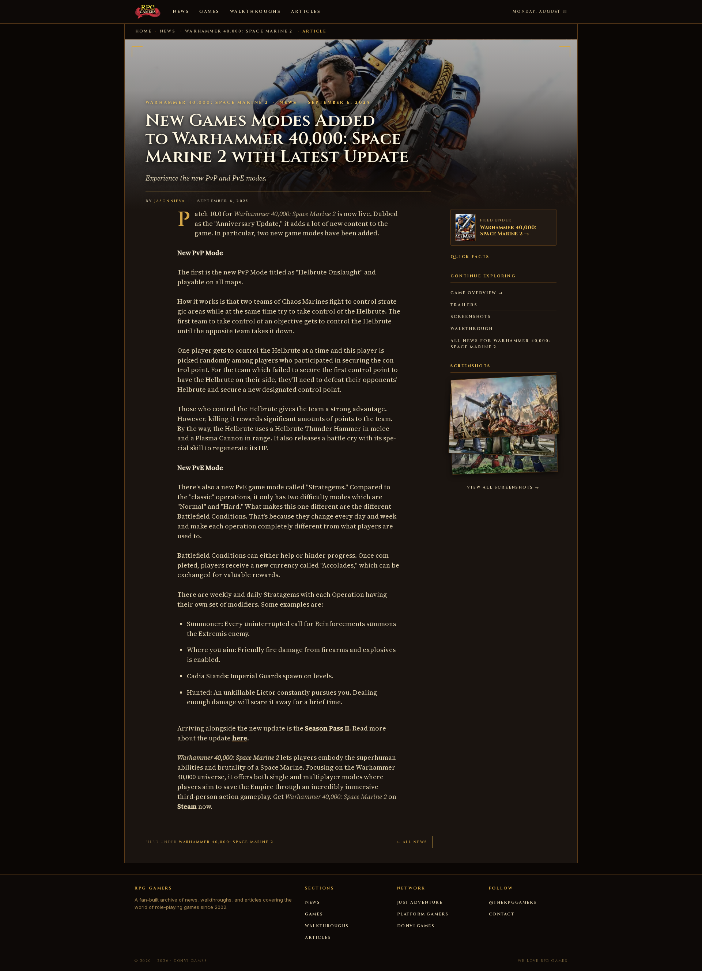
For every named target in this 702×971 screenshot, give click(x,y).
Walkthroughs (255, 11)
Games (209, 11)
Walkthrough (471, 328)
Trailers (464, 305)
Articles (306, 11)
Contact (501, 914)
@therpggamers (513, 902)
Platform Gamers (423, 914)
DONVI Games (416, 926)
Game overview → (476, 293)
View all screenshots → (503, 487)
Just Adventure (420, 902)
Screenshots (470, 316)
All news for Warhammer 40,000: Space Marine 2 (500, 344)
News (181, 11)
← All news (411, 842)
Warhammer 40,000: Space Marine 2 (238, 31)
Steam (187, 806)
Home (143, 31)
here (239, 738)
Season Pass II (327, 728)
